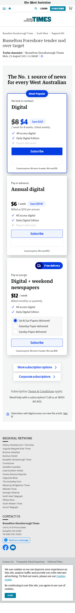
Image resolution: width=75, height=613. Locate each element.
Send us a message (18, 540)
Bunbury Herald (10, 456)
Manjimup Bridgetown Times (16, 485)
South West (42, 33)
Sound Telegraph (10, 507)
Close (10, 595)
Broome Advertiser (11, 452)
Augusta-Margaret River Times (17, 448)
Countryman (8, 463)
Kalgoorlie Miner (10, 478)
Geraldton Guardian (12, 467)
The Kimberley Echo (12, 481)
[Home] (9, 8)
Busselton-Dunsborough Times (18, 33)
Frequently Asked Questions (30, 561)
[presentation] (15, 320)
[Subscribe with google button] (37, 160)
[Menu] (4, 8)
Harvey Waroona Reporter (15, 474)
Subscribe (57, 8)
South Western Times (12, 503)
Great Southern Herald (13, 470)
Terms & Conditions (41, 391)
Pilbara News (9, 500)
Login (43, 8)
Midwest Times (10, 489)
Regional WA (58, 33)
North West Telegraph (13, 496)
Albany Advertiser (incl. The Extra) (18, 445)
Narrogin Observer (11, 492)
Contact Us (8, 561)
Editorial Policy (55, 561)
